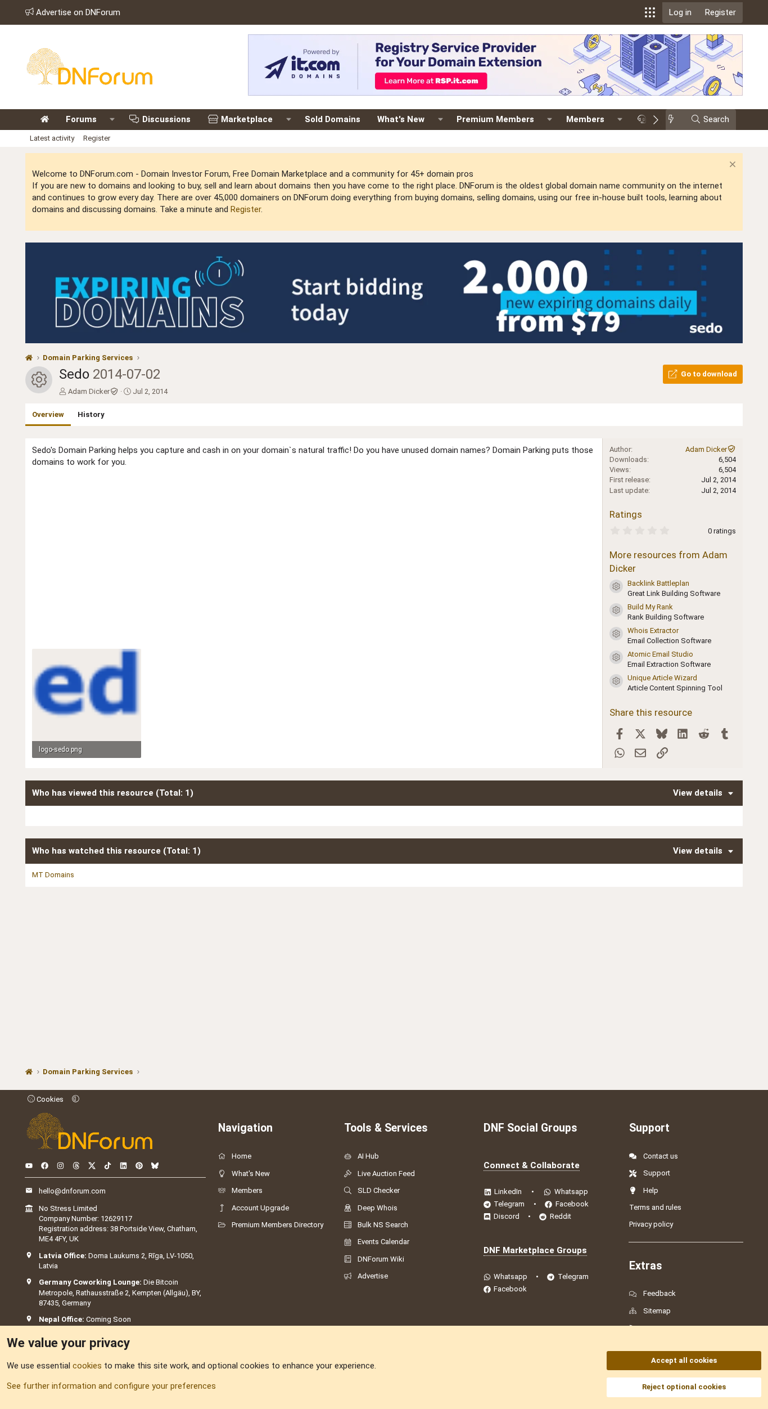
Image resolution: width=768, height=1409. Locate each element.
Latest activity (52, 138)
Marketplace (247, 119)
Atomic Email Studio (660, 654)
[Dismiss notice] (731, 166)
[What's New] (674, 119)
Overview (48, 414)
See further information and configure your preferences (111, 1386)
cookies (87, 1366)
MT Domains (53, 874)
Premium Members (495, 119)
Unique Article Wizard (662, 678)
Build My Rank (650, 607)
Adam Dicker (89, 391)
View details (697, 793)
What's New (400, 119)
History (91, 414)
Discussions (166, 119)
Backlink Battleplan (658, 583)
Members (585, 119)
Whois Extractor (653, 630)
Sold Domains (332, 119)
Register (96, 138)
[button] (650, 12)
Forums (81, 119)
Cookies (49, 1099)
